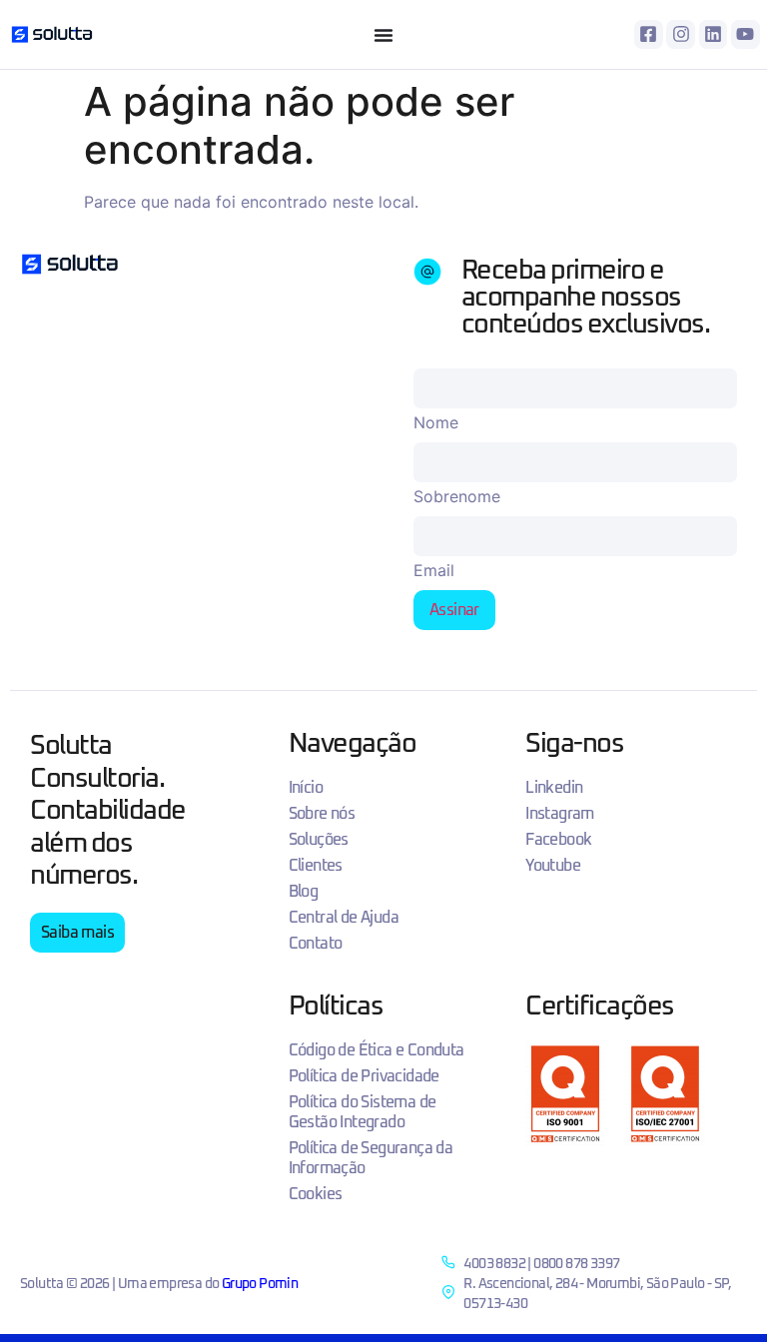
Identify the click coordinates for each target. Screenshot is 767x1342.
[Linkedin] (713, 34)
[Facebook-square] (648, 34)
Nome (435, 422)
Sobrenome (456, 496)
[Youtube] (745, 34)
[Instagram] (680, 34)
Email (433, 570)
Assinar (454, 610)
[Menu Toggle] (383, 35)
